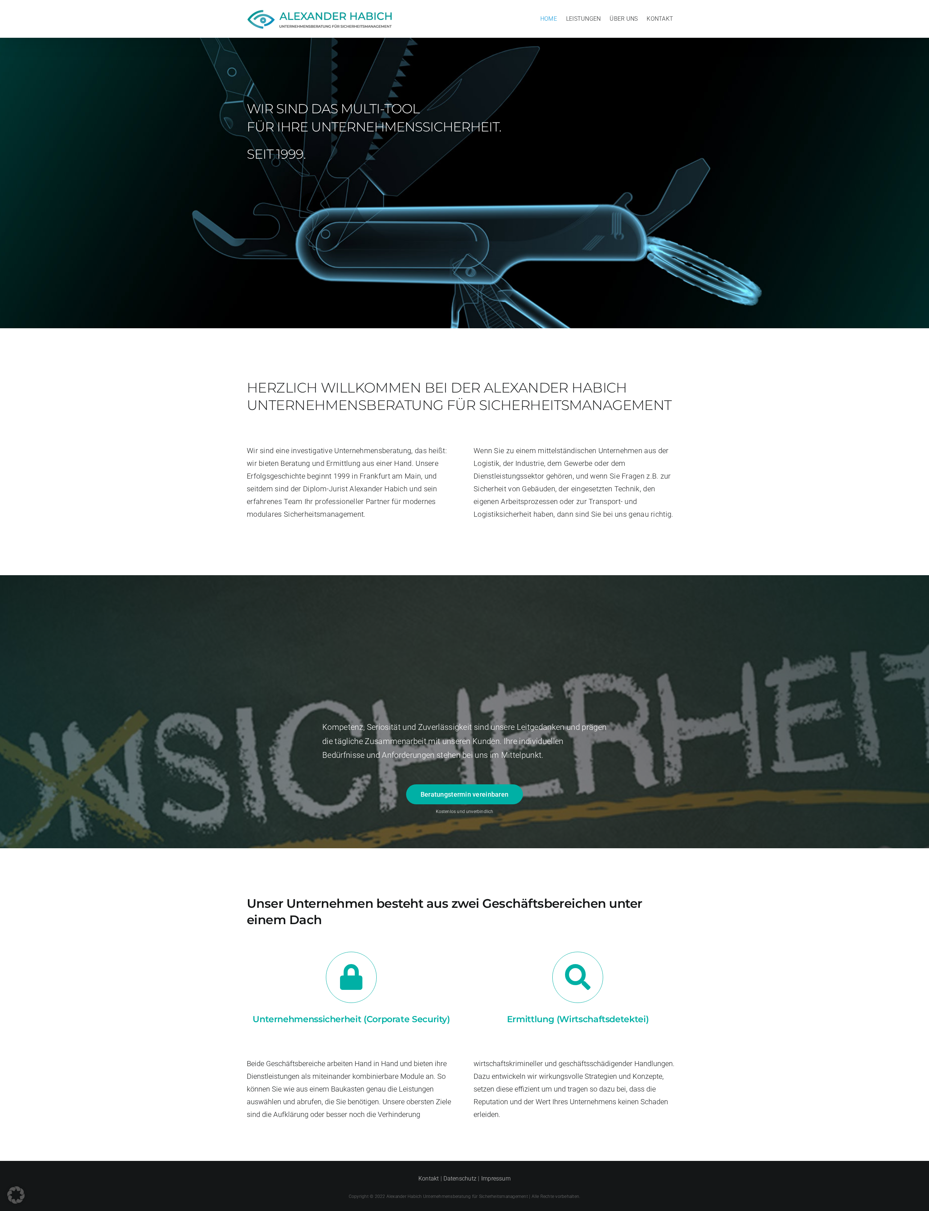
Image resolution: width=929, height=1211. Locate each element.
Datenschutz (459, 1178)
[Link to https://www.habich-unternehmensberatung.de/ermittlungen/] (577, 977)
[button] (16, 1195)
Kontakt (428, 1178)
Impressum (496, 1178)
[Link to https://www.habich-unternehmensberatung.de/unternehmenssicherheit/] (351, 977)
